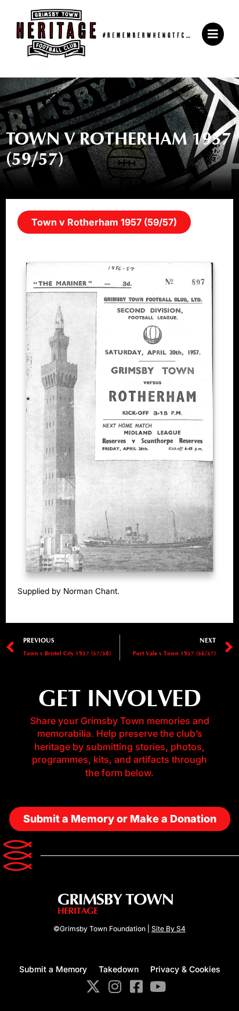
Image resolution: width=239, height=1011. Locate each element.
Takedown (119, 969)
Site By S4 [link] (168, 928)
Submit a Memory (53, 969)
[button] (209, 34)
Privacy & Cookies (185, 969)
